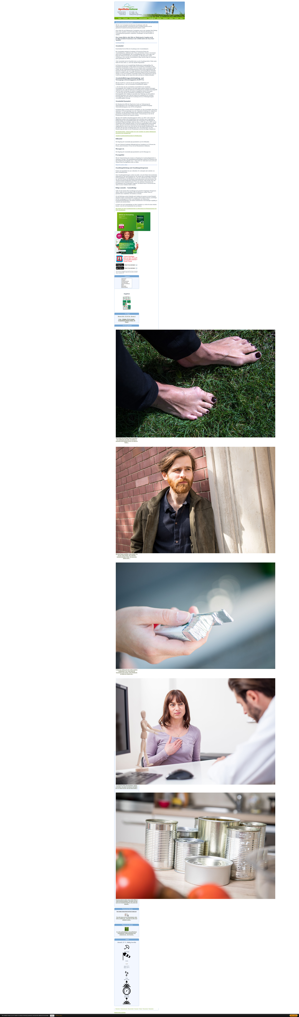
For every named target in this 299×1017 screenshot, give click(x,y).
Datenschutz (117, 1008)
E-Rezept (125, 18)
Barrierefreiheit (131, 1008)
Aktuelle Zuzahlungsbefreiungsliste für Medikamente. (129, 135)
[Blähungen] (126, 286)
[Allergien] (126, 280)
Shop (181, 18)
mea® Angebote (143, 18)
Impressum (136, 1008)
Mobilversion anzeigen (120, 1012)
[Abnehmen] (126, 279)
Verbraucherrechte (124, 1008)
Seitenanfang (151, 1008)
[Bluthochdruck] (126, 287)
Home (119, 18)
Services (159, 18)
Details (52, 1015)
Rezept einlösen (133, 18)
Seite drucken (145, 1008)
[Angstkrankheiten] (126, 281)
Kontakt (176, 18)
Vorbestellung (152, 18)
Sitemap (140, 1008)
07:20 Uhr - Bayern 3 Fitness (127, 319)
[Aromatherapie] (126, 282)
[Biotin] (126, 284)
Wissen (171, 18)
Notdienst (165, 18)
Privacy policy (59, 1015)
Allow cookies (294, 1015)
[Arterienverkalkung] (126, 283)
